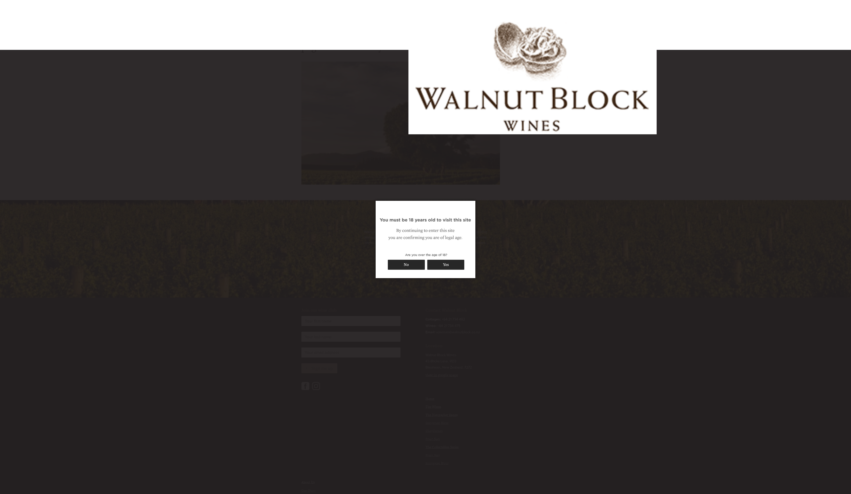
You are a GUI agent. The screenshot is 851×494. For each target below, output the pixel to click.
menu (545, 11)
